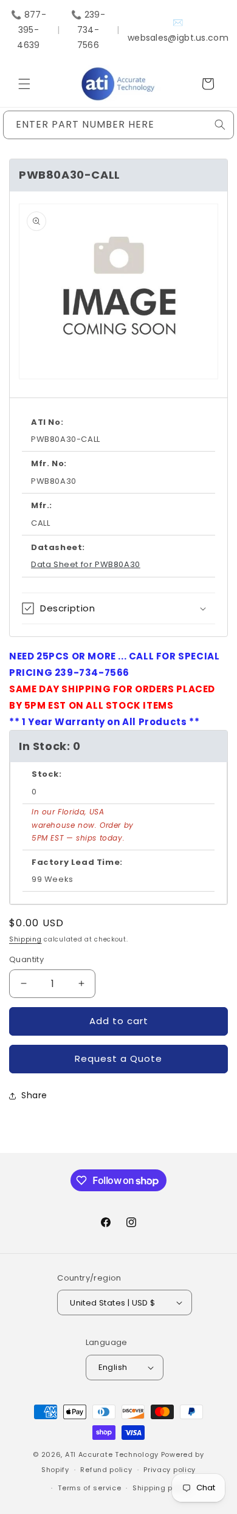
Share (34, 1095)
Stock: (47, 774)
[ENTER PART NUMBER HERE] (220, 124)
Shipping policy (161, 1488)
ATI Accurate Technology (113, 1454)
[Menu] (24, 84)
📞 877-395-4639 (28, 30)
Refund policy (106, 1469)
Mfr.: (41, 505)
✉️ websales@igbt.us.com (178, 30)
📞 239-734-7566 (88, 30)
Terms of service (89, 1488)
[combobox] (118, 125)
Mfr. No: (49, 463)
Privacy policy (169, 1469)
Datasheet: (58, 547)
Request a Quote (118, 1058)
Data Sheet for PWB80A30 (85, 564)
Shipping (25, 939)
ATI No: (47, 422)
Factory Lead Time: (77, 862)
